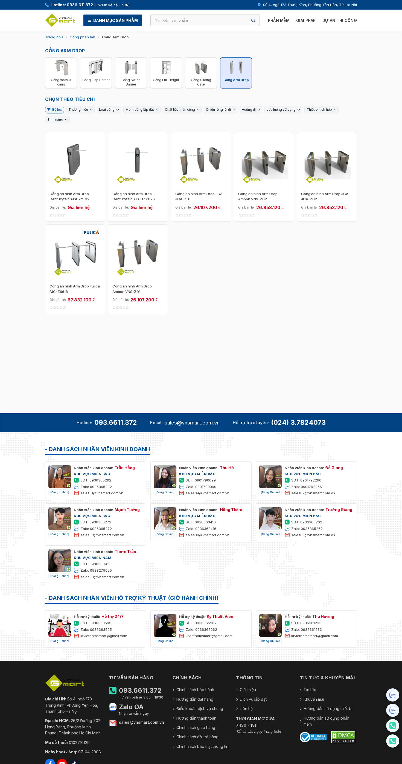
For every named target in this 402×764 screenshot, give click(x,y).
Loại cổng (107, 109)
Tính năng (55, 119)
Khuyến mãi (314, 699)
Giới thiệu (248, 689)
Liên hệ (246, 708)
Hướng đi (249, 109)
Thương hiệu (78, 109)
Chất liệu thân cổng (180, 109)
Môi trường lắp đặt (140, 109)
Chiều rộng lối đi (218, 109)
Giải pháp (306, 20)
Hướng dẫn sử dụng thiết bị (328, 708)
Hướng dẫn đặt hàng (194, 699)
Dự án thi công (339, 20)
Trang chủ (54, 37)
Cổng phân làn (82, 37)
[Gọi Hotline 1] (392, 725)
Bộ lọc (57, 109)
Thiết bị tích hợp (319, 109)
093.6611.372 (115, 422)
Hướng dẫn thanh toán (196, 718)
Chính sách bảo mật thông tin (202, 746)
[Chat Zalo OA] (392, 695)
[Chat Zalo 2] (392, 710)
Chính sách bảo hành (195, 689)
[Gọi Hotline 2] (392, 741)
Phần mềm (279, 20)
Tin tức (310, 689)
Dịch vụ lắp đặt (253, 699)
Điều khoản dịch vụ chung (199, 708)
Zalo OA (131, 707)
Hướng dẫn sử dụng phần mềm (326, 721)
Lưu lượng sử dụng (281, 109)
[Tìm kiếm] (253, 20)
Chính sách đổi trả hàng (197, 736)
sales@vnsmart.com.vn (192, 423)
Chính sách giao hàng (195, 727)
